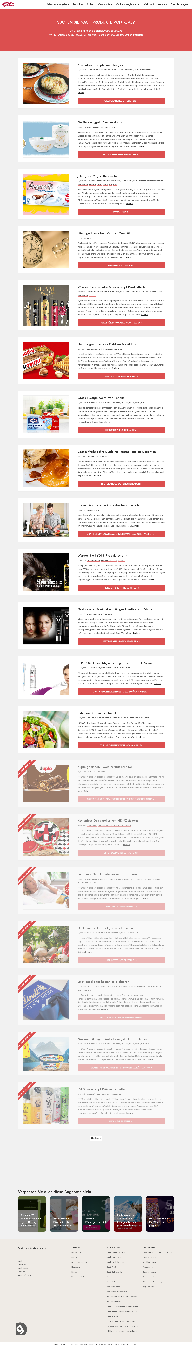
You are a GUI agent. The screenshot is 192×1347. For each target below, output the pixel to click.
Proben (90, 4)
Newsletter (75, 1267)
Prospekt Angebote (150, 1257)
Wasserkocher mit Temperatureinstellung (158, 1252)
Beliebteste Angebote (58, 4)
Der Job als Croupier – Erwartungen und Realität (125, 1326)
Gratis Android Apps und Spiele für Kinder (122, 1306)
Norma (105, 184)
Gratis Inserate (112, 1277)
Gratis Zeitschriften (142, 70)
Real (110, 184)
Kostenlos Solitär (113, 1287)
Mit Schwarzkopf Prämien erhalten (102, 1089)
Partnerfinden (148, 1267)
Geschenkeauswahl (150, 1272)
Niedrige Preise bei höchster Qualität (104, 233)
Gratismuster (83, 184)
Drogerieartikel (92, 292)
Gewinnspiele (105, 4)
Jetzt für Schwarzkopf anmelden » (121, 322)
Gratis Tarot (111, 1267)
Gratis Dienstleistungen (97, 70)
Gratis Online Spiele (114, 1272)
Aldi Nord (91, 181)
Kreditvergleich (148, 1277)
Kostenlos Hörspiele (114, 1301)
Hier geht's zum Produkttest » (121, 587)
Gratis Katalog (114, 70)
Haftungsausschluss (79, 1262)
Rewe (115, 184)
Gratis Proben (126, 181)
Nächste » (96, 1138)
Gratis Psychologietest (115, 1262)
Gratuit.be (22, 1265)
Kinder (158, 879)
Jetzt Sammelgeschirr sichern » (121, 154)
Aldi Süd (99, 181)
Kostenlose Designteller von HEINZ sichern (108, 820)
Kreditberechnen (149, 1262)
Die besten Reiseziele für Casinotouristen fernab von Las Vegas (130, 1321)
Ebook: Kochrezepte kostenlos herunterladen (109, 505)
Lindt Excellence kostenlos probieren (103, 981)
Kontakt (74, 1272)
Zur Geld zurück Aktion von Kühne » (121, 745)
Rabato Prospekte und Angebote (155, 1282)
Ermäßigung (92, 825)
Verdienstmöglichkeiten (128, 4)
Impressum (75, 1257)
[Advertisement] (96, 1164)
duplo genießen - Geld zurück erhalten (105, 767)
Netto (99, 184)
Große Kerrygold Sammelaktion (100, 122)
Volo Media (133, 1344)
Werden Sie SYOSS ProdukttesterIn (102, 555)
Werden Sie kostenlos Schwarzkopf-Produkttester (112, 287)
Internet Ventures (104, 1344)
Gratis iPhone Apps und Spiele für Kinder (122, 1311)
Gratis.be (21, 1261)
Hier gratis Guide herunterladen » (121, 484)
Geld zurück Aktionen (155, 4)
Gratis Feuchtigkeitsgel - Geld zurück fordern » (121, 691)
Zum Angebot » (121, 211)
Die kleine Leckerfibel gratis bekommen (105, 928)
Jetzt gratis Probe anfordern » (121, 641)
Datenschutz (76, 1252)
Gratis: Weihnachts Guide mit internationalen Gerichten (117, 451)
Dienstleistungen (179, 4)
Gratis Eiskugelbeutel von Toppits (101, 397)
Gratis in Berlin (112, 1316)
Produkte (78, 4)
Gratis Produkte (127, 70)
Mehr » (81, 92)
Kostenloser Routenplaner (117, 1292)
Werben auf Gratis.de (79, 1277)
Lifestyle (92, 295)
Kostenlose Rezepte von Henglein (101, 65)
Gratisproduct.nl (24, 1268)
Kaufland (92, 184)
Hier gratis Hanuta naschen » (121, 376)
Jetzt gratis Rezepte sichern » (121, 100)
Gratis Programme (108, 127)
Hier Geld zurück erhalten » (121, 430)
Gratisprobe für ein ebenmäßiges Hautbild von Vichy (115, 609)
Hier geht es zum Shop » (121, 265)
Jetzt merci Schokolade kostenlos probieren (108, 874)
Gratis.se (21, 1272)
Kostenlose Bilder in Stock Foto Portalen (122, 1296)
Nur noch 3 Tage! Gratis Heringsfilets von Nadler (112, 1039)
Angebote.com (148, 1287)
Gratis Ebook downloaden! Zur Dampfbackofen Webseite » (121, 534)
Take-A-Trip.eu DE (24, 1275)
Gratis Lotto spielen (114, 1257)
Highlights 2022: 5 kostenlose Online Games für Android (128, 1331)
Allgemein (91, 238)
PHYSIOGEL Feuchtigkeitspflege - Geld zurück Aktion (115, 663)
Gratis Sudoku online (115, 1282)
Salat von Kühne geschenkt (97, 713)
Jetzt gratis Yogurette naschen (98, 176)
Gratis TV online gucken (116, 1252)
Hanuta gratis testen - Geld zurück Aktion (107, 344)
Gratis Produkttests (155, 181)
